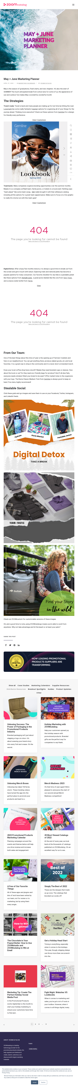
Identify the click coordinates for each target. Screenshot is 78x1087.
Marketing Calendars (26, 83)
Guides (51, 689)
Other (39, 693)
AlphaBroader (27, 278)
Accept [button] (34, 1082)
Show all (12, 686)
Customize (41, 120)
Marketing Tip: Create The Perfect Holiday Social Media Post (19, 994)
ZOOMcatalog (46, 83)
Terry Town (67, 278)
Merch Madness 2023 (54, 783)
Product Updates (63, 689)
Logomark (8, 109)
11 (46, 1024)
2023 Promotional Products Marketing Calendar (20, 836)
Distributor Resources (16, 689)
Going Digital (33, 1049)
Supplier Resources (60, 686)
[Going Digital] (39, 662)
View (34, 120)
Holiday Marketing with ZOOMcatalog (55, 725)
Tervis (30, 281)
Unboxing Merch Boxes (18, 783)
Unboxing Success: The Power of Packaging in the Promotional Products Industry (19, 728)
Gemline (61, 112)
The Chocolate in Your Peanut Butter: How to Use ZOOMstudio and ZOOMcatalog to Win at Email (19, 945)
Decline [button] (43, 1082)
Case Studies (23, 686)
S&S (33, 192)
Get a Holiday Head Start (55, 940)
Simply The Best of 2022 (55, 886)
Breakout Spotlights (37, 689)
